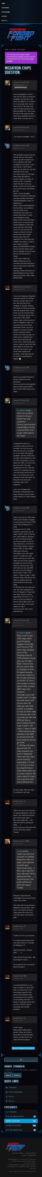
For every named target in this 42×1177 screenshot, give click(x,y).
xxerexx (16, 976)
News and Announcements (20, 1116)
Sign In (15, 1048)
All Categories (11, 1112)
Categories (5, 8)
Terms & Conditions (29, 1155)
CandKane (17, 146)
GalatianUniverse (19, 287)
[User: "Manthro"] (8, 841)
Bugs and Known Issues (20, 1130)
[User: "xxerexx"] (8, 976)
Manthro (16, 841)
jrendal (15, 801)
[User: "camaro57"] (8, 82)
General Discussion (20, 87)
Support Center (17, 1153)
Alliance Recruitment (20, 1125)
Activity (4, 16)
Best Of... (5, 20)
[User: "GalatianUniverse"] (8, 287)
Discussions (6, 12)
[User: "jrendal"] (8, 801)
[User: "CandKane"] (8, 145)
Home (3, 3)
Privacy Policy (31, 1153)
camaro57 (17, 82)
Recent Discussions (15, 1092)
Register (22, 1048)
